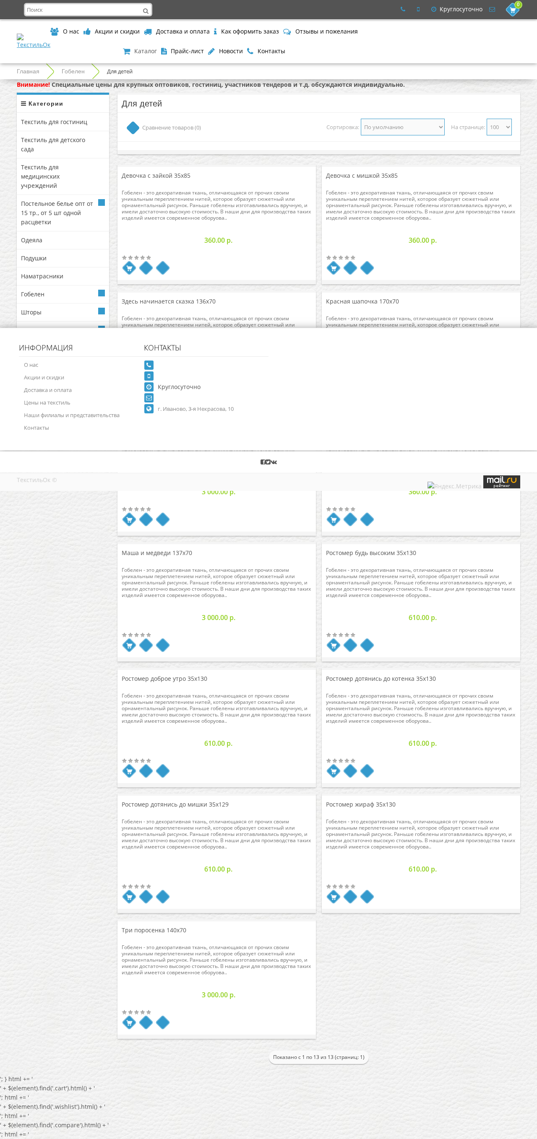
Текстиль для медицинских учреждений (40, 176)
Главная (28, 71)
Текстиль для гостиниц (54, 122)
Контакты (271, 51)
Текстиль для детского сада (53, 144)
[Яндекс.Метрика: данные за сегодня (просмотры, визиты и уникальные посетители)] (455, 486)
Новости (231, 51)
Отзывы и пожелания (326, 31)
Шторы (31, 312)
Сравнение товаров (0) (171, 127)
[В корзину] (129, 268)
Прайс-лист (187, 51)
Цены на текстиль (47, 402)
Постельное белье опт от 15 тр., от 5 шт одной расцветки (57, 213)
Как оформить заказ (250, 31)
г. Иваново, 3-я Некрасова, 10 (196, 409)
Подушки (34, 258)
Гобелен (73, 71)
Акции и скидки (117, 31)
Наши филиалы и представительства (72, 415)
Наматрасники (42, 276)
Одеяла (31, 240)
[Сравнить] (163, 268)
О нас (71, 31)
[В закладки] (146, 268)
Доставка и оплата (183, 31)
